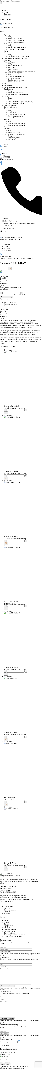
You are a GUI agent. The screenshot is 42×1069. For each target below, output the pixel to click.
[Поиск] (1, 3)
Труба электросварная (15, 116)
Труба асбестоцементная (16, 49)
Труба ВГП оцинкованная (17, 114)
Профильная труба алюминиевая (15, 87)
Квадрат (7, 60)
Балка (6, 51)
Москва (2, 31)
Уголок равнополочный (16, 125)
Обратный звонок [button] (19, 896)
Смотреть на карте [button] (6, 901)
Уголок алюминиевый (12, 127)
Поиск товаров (5, 1)
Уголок (6, 120)
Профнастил (8, 89)
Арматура (7, 35)
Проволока (8, 85)
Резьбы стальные (14, 82)
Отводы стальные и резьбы (13, 73)
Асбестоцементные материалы (14, 44)
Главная (3, 258)
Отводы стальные (14, 78)
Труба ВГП (12, 112)
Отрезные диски (14, 138)
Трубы (6, 109)
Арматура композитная (16, 42)
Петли (6, 83)
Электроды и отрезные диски (14, 134)
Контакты (7, 16)
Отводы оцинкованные (16, 76)
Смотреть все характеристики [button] (10, 287)
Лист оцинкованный (15, 65)
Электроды (12, 139)
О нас (6, 12)
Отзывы (7, 912)
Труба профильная (10, 107)
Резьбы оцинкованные (16, 80)
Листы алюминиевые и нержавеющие (21, 71)
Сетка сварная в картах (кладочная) (20, 101)
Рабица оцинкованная (15, 100)
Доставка (7, 14)
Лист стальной (13, 69)
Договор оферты (10, 910)
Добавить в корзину (6, 297)
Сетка (6, 96)
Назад (10, 37)
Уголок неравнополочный (17, 123)
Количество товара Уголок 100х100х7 (13, 295)
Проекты (7, 908)
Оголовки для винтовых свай (18, 56)
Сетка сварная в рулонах (16, 103)
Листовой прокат (10, 62)
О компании (8, 906)
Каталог (7, 10)
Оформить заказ (5, 1051)
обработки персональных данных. (12, 1068)
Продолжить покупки (7, 1052)
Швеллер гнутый (14, 132)
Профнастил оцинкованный (18, 94)
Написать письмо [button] (19, 897)
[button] (21, 6)
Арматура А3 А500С (15, 38)
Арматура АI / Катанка (16, 40)
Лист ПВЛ (11, 67)
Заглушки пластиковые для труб (15, 58)
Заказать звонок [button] (5, 19)
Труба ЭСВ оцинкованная (17, 118)
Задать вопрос (5, 299)
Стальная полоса (10, 105)
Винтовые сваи (9, 53)
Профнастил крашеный (16, 92)
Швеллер (7, 129)
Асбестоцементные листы (17, 47)
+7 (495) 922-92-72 (6, 23)
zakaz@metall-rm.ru (6, 27)
